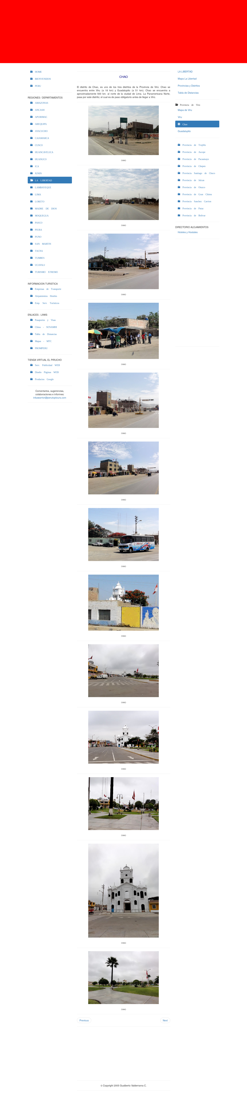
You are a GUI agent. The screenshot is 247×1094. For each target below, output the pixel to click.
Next (165, 1020)
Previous (84, 1020)
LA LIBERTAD (185, 71)
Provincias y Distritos (189, 85)
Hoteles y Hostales (188, 232)
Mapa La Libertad (187, 78)
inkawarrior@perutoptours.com (49, 397)
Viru (180, 117)
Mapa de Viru (185, 110)
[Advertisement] (123, 31)
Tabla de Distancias (188, 92)
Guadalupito (184, 131)
